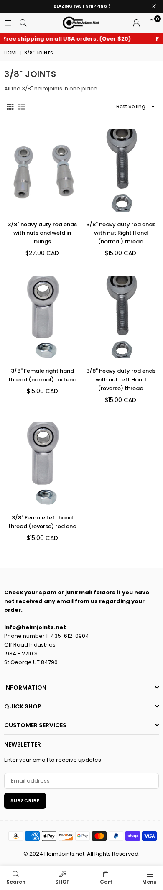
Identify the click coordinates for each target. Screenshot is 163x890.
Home (11, 52)
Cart (106, 881)
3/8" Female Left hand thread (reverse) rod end (42, 522)
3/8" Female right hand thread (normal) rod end (42, 375)
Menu (149, 881)
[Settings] (136, 23)
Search (15, 881)
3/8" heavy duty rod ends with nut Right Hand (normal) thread (120, 233)
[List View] (22, 106)
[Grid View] (10, 106)
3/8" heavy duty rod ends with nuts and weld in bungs (42, 233)
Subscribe (25, 800)
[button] (151, 23)
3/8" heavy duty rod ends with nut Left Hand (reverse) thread (120, 379)
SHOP (62, 881)
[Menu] (7, 23)
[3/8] (42, 170)
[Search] (23, 23)
